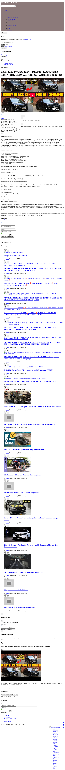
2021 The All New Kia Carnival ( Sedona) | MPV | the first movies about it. (30, 424)
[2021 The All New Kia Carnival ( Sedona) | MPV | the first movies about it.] (9, 421)
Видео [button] (6, 16)
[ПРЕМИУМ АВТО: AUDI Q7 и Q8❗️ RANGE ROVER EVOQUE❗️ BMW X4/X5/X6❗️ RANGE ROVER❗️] (34, 280)
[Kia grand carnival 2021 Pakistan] (9, 586)
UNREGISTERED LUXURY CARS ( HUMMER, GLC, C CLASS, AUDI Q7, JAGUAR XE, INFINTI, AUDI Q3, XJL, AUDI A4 (31, 328)
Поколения (10, 27)
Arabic (55, 733)
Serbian (55, 760)
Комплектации (11, 25)
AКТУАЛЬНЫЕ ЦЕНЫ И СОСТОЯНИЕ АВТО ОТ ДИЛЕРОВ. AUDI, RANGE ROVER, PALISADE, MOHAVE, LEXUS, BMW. (33, 299)
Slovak (55, 762)
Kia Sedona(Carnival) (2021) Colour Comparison (21, 492)
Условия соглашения (10, 718)
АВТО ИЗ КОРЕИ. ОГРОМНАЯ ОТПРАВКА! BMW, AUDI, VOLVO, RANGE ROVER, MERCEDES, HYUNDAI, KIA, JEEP (32, 269)
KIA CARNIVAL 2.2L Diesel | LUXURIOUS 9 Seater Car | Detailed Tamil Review (32, 407)
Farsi (54, 743)
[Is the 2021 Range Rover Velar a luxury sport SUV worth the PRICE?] (23, 366)
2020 (8, 23)
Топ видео (10, 20)
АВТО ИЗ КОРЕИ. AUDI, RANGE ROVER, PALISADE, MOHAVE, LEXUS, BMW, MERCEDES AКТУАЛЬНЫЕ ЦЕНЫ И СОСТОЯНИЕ (32, 343)
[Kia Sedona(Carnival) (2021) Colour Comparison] (9, 489)
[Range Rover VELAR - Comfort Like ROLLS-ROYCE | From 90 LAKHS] (25, 378)
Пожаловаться (10, 629)
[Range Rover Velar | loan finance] (13, 252)
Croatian (55, 737)
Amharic (55, 731)
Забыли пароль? (9, 46)
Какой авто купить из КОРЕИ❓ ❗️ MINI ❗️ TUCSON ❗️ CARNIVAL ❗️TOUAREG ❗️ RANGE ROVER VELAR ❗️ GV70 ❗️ (30, 314)
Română (55, 758)
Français (55, 745)
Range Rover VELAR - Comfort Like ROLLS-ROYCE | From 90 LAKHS (30, 381)
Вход (5, 10)
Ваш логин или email (7, 42)
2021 (8, 22)
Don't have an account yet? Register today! (12, 39)
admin (2, 118)
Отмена (3, 629)
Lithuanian (56, 752)
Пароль (3, 44)
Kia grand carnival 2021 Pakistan (16, 590)
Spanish (55, 763)
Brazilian (55, 734)
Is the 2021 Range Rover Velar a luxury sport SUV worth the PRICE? (28, 370)
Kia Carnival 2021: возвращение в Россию (19, 607)
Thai (54, 768)
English (55, 742)
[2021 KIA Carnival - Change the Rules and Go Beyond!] (17, 569)
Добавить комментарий (7, 236)
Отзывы (9, 28)
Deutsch (55, 740)
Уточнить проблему (6, 622)
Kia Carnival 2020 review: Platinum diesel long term (22, 475)
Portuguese (56, 757)
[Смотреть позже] (5, 251)
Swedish (55, 765)
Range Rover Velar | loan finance (15, 255)
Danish (55, 739)
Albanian (55, 730)
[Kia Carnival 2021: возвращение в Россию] (9, 604)
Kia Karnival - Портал (9, 2)
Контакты (7, 717)
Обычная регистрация (7, 55)
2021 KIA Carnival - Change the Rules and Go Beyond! (23, 572)
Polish (54, 755)
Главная (6, 14)
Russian (57, 727)
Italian (54, 751)
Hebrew (55, 749)
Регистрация (7, 12)
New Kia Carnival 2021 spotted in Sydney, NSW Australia (24, 449)
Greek (54, 748)
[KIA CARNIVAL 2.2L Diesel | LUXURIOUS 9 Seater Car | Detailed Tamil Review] (17, 403)
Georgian (55, 746)
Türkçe (55, 766)
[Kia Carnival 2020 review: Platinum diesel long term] (17, 471)
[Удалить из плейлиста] (8, 251)
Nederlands (56, 754)
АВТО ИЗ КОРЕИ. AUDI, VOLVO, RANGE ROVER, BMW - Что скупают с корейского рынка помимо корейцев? (31, 358)
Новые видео (11, 19)
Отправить (4, 712)
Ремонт (9, 30)
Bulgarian (55, 736)
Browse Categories (12, 17)
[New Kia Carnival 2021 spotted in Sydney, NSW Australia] (17, 446)
